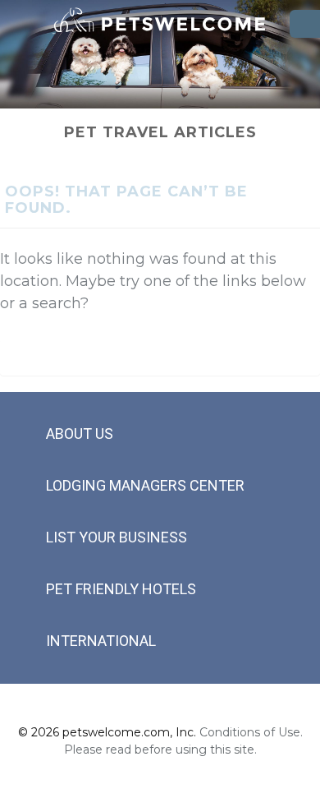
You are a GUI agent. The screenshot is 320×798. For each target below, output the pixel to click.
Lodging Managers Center (145, 485)
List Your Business (116, 537)
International (101, 640)
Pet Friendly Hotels (121, 588)
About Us (79, 433)
